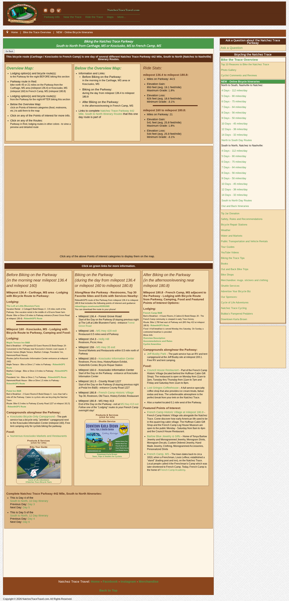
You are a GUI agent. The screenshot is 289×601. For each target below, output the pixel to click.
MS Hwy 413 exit (129, 404)
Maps (110, 17)
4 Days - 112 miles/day (234, 90)
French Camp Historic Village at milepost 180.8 (175, 412)
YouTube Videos (230, 252)
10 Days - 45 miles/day (235, 123)
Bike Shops (227, 274)
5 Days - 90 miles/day (234, 96)
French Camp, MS (158, 454)
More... (121, 17)
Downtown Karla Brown (234, 319)
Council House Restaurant (163, 370)
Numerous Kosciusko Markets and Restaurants (38, 435)
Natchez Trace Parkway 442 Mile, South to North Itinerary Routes (106, 112)
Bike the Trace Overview (239, 59)
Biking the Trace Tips (233, 258)
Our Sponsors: (229, 296)
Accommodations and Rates (157, 341)
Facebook (110, 581)
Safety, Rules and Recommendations (242, 218)
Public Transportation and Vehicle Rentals (244, 241)
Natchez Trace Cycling (234, 308)
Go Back (9, 51)
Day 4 (31, 518)
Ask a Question (232, 47)
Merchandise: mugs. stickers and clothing (244, 280)
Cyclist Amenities (152, 344)
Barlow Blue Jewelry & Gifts (163, 436)
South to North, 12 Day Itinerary (29, 515)
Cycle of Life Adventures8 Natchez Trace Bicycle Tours (39, 481)
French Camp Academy (172, 470)
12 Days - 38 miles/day (235, 129)
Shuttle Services (230, 285)
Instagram (128, 581)
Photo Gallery (228, 69)
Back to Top (108, 590)
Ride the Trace (94, 17)
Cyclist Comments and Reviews (239, 75)
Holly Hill (104, 339)
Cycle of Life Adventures (235, 302)
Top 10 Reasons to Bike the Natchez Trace (245, 64)
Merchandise (148, 581)
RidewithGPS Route (33, 318)
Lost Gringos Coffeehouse (163, 387)
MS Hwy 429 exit (106, 330)
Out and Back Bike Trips (234, 269)
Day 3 (31, 504)
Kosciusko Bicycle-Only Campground (32, 416)
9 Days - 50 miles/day (234, 118)
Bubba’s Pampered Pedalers (237, 313)
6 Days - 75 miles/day (234, 101)
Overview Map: (20, 68)
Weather (225, 230)
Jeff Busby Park (156, 353)
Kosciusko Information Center (116, 358)
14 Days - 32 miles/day (235, 134)
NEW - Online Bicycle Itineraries (240, 81)
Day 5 (26, 507)
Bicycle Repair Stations (234, 224)
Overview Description (154, 338)
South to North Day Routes (237, 200)
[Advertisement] (93, 554)
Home (95, 581)
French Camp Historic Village (116, 392)
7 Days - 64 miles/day (234, 107)
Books (224, 263)
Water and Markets (231, 235)
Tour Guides (228, 246)
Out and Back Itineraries (235, 206)
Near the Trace (72, 17)
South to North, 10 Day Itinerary (29, 500)
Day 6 (26, 521)
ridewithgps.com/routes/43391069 (92, 306)
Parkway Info (52, 17)
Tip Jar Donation (230, 213)
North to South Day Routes (237, 140)
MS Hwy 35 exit (105, 347)
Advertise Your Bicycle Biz (236, 291)
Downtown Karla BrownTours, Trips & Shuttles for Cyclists (107, 455)
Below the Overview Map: (98, 68)
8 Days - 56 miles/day (234, 112)
